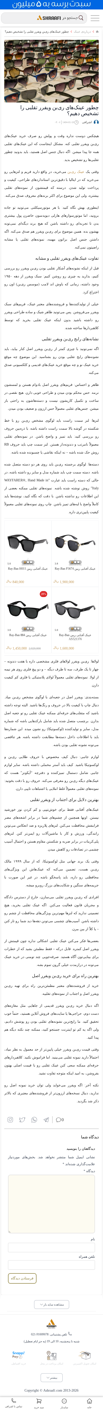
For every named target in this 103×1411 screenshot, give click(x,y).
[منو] (95, 18)
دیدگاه (89, 1171)
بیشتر (53, 1377)
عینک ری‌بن (76, 172)
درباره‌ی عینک (82, 31)
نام (93, 1239)
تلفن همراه (87, 1257)
